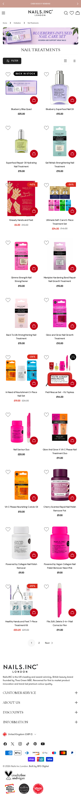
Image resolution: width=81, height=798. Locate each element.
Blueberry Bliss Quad (21, 109)
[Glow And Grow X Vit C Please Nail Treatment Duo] (59, 428)
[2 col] (74, 61)
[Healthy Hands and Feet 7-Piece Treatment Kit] (21, 599)
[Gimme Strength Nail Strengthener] (21, 256)
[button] (72, 13)
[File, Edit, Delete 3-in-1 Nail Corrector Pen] (59, 599)
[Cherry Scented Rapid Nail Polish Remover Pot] (59, 485)
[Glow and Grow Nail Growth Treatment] (59, 313)
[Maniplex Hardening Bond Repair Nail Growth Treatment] (59, 256)
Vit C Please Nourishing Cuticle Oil (21, 506)
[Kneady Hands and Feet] (21, 198)
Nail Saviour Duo (21, 449)
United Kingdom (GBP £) (20, 734)
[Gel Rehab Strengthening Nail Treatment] (59, 141)
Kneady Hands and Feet (21, 220)
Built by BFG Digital (39, 766)
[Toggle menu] (3, 13)
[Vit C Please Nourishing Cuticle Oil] (21, 485)
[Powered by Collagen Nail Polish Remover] (21, 542)
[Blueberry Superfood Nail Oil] (59, 87)
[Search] (66, 13)
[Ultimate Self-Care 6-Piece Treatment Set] (59, 198)
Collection (17, 23)
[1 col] (65, 61)
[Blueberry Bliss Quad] (21, 87)
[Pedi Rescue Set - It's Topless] (59, 370)
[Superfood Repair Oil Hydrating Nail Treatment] (21, 141)
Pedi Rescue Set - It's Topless (59, 392)
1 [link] (31, 643)
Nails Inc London (19, 766)
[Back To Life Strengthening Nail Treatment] (21, 313)
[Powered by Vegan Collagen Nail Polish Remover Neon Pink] (59, 542)
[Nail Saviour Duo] (21, 428)
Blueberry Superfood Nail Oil (60, 109)
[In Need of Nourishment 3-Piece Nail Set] (21, 370)
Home (5, 23)
